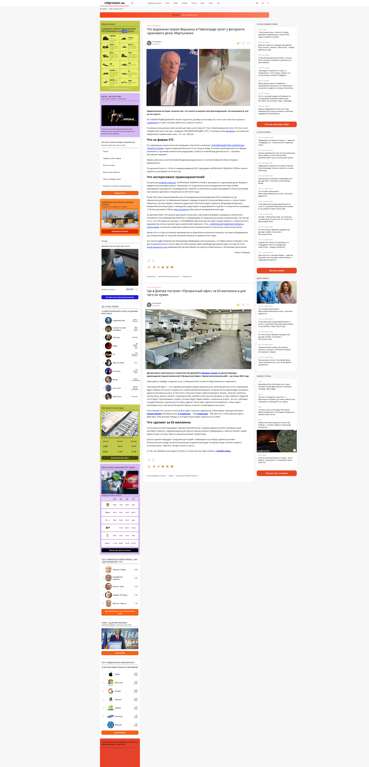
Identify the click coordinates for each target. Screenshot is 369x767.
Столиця (184, 3)
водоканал (187, 276)
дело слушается (181, 209)
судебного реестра (167, 182)
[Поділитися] (243, 43)
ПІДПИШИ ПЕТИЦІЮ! (120, 231)
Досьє (203, 3)
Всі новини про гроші (120, 458)
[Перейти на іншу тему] (262, 3)
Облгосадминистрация (156, 476)
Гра (218, 3)
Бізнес (211, 3)
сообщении (152, 122)
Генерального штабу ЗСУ (123, 88)
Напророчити (119, 193)
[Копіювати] (248, 43)
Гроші (167, 3)
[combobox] (132, 289)
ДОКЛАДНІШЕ (119, 733)
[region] (119, 295)
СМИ (160, 241)
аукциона (230, 131)
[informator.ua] (114, 3)
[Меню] (132, 3)
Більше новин (276, 270)
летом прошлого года (157, 247)
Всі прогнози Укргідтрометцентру (120, 297)
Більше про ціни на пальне (120, 550)
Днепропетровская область (169, 276)
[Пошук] (268, 3)
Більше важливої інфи (277, 124)
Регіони (194, 3)
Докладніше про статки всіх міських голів (120, 612)
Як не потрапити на (190, 15)
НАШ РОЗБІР (120, 653)
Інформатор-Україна (154, 3)
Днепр (171, 476)
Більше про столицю (277, 473)
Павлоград (151, 276)
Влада (175, 3)
